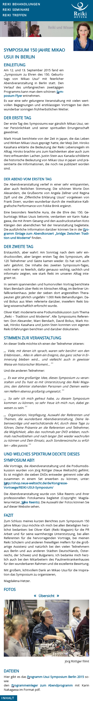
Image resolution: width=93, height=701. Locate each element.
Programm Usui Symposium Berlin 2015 (55, 677)
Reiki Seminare (16, 10)
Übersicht (46, 595)
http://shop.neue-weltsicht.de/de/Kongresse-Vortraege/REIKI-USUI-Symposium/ (36, 485)
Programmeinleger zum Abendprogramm (42, 685)
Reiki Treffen (15, 15)
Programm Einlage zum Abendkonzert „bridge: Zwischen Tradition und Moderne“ (46, 233)
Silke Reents (29, 502)
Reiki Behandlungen (21, 4)
